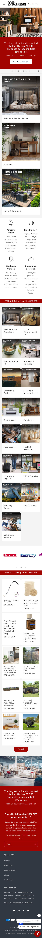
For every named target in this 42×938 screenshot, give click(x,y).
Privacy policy (10, 933)
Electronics (9, 420)
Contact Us (8, 880)
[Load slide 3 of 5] (21, 71)
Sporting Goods (8, 506)
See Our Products (21, 62)
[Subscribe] (35, 844)
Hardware (8, 447)
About (6, 875)
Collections (8, 865)
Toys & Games (30, 505)
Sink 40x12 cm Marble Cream (9, 734)
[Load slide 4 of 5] (23, 71)
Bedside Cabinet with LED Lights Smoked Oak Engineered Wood (29, 636)
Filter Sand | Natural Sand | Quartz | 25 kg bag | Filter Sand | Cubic (30, 602)
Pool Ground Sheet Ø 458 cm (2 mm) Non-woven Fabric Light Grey (10, 627)
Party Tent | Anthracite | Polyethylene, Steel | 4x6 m (30, 703)
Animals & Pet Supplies (15, 118)
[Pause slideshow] (39, 71)
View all (21, 749)
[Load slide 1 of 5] (16, 71)
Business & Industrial (28, 362)
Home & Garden (11, 211)
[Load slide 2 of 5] (18, 71)
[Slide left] (16, 567)
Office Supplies (30, 476)
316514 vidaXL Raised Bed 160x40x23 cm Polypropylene (9, 703)
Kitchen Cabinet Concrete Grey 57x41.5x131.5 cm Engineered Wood (10, 669)
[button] (4, 3)
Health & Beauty (27, 448)
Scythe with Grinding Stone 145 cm (11, 601)
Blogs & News (9, 870)
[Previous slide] (12, 71)
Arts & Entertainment (30, 330)
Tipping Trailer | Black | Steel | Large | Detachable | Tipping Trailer (30, 736)
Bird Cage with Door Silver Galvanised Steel (30, 668)
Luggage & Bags (9, 477)
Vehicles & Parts (9, 536)
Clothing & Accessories (29, 392)
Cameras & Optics (9, 392)
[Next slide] (29, 71)
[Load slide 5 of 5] (26, 71)
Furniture (8, 164)
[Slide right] (25, 567)
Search (7, 861)
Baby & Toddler (11, 361)
